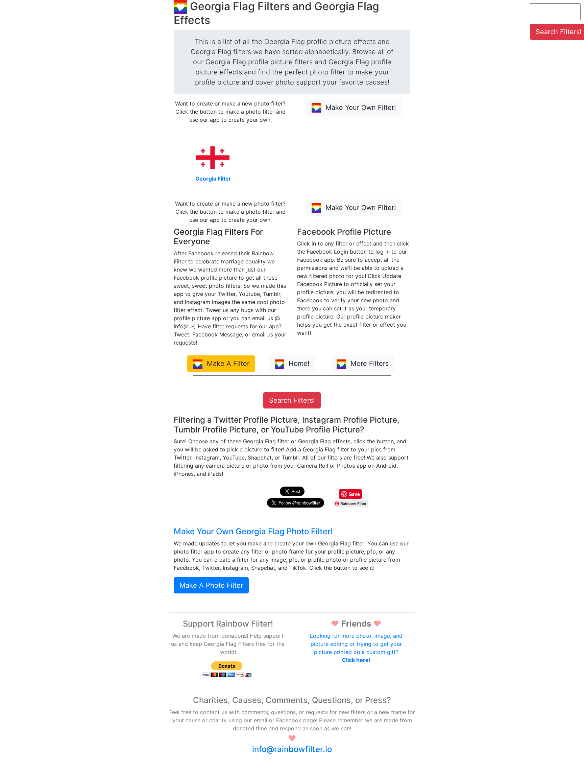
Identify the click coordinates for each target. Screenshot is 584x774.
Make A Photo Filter (211, 585)
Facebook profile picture (205, 277)
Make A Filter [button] (227, 363)
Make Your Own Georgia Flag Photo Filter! (253, 531)
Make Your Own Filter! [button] (359, 107)
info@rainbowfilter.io (292, 749)
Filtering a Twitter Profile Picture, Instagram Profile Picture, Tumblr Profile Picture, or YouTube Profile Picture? (286, 425)
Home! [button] (298, 363)
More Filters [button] (368, 363)
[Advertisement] (555, 152)
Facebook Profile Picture (344, 232)
